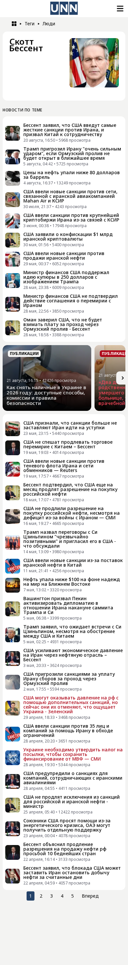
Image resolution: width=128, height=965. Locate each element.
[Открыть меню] (119, 8)
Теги (29, 23)
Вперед (90, 896)
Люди (49, 23)
